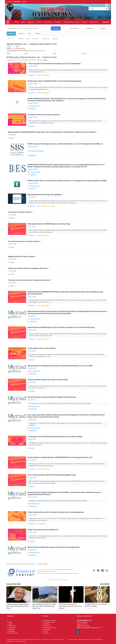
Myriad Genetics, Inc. (35, 318)
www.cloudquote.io (67, 569)
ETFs (29, 33)
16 (41, 60)
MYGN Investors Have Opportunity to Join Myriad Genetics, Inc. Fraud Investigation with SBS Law (65, 144)
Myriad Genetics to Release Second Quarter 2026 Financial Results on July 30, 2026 (60, 366)
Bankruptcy (43, 523)
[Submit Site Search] (106, 8)
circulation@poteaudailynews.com (91, 627)
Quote (26, 53)
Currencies (36, 39)
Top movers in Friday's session (21, 212)
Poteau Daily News (20, 639)
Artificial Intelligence (45, 75)
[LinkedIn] (102, 573)
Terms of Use (45, 639)
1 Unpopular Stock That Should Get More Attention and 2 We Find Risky (55, 436)
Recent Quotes (73, 28)
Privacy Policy (63, 573)
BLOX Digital (99, 639)
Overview (20, 39)
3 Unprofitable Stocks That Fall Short (42, 348)
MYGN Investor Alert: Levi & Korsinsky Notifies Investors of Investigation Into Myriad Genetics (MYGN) (67, 181)
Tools (37, 33)
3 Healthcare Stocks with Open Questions (44, 115)
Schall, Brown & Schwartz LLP (37, 151)
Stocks (21, 33)
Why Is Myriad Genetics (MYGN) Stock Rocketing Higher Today (52, 475)
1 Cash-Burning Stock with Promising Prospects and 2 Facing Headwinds (56, 512)
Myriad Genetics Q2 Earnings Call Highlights (46, 194)
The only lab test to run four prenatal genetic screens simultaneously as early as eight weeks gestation (60, 403)
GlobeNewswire (33, 174)
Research (84, 53)
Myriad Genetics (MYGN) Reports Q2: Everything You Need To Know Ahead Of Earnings (61, 327)
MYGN (53, 43)
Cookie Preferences (20, 641)
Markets (11, 33)
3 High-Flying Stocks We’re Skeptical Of (43, 530)
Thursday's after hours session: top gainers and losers (30, 280)
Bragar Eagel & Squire (35, 172)
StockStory (32, 75)
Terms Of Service (74, 573)
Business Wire (33, 108)
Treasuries (55, 39)
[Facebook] (98, 573)
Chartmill (12, 217)
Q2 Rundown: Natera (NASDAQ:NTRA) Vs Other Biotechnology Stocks (54, 81)
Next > (45, 60)
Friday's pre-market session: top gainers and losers (28, 268)
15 (38, 60)
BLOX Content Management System (84, 639)
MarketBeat (32, 206)
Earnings (52, 206)
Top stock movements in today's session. (25, 241)
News (28, 39)
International (45, 39)
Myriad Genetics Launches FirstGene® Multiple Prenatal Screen (52, 397)
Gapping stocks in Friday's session (22, 256)
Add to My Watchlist (41, 50)
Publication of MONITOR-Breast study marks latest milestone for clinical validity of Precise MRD (58, 501)
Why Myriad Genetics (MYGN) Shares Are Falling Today (49, 224)
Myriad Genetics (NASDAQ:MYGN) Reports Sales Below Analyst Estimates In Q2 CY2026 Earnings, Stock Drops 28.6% (65, 293)
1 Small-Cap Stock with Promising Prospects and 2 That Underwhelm (54, 63)
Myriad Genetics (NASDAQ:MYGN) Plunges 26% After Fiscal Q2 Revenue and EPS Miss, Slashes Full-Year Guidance (53, 132)
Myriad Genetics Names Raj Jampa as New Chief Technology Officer (54, 547)
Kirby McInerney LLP (35, 106)
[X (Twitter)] (94, 573)
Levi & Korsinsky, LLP (35, 186)
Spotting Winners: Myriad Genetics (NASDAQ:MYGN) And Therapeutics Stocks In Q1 (60, 457)
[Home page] (58, 9)
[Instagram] (107, 573)
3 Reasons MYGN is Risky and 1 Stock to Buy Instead (48, 380)
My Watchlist (89, 28)
